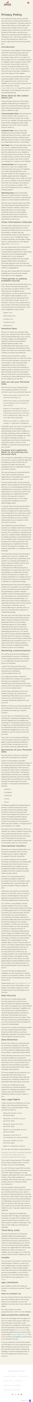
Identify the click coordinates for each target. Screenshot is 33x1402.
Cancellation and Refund (12, 1385)
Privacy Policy (23, 1376)
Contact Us (18, 1380)
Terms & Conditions (10, 1376)
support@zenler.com (9, 88)
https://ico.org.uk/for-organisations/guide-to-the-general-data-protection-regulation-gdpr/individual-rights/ (16, 1155)
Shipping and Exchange (11, 1390)
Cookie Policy (14, 244)
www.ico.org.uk (20, 1330)
